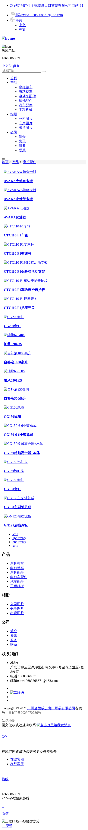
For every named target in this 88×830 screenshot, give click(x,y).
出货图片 (25, 127)
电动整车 (25, 91)
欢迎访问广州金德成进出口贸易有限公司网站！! (46, 5)
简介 (22, 136)
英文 (22, 29)
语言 (18, 20)
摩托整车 (25, 87)
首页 (13, 78)
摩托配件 (25, 100)
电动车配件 (27, 96)
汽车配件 (25, 105)
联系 (22, 150)
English (14, 66)
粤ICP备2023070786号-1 (26, 712)
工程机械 (25, 109)
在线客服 (17, 759)
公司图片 (25, 118)
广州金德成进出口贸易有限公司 (51, 708)
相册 (13, 114)
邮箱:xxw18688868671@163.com (39, 15)
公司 (13, 132)
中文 (22, 25)
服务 (22, 145)
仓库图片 (25, 123)
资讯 (22, 141)
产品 (13, 82)
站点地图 (8, 720)
